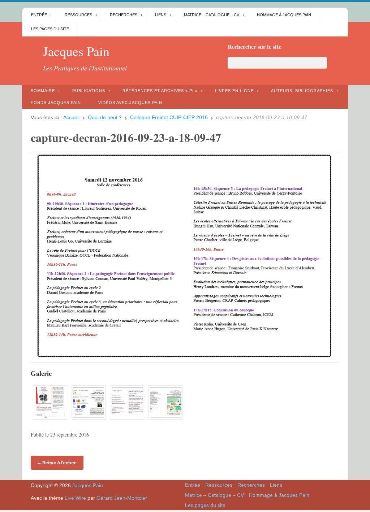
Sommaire (43, 90)
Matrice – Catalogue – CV (211, 15)
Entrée (39, 15)
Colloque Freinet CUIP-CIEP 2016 (169, 117)
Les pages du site (50, 29)
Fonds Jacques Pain (56, 102)
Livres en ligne (234, 90)
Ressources (78, 15)
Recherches (123, 15)
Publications (88, 90)
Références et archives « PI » (160, 90)
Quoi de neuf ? (105, 117)
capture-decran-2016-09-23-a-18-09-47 (126, 137)
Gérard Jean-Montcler (121, 498)
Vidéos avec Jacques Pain (130, 102)
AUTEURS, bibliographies (302, 90)
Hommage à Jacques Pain (284, 15)
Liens (160, 15)
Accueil (71, 117)
